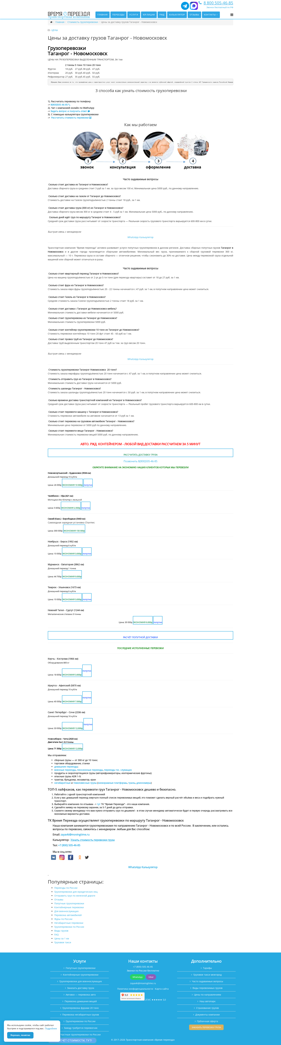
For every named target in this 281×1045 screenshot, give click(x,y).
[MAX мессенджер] (194, 7)
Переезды (118, 15)
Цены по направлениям (207, 994)
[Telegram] (185, 7)
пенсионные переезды (90, 769)
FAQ (56, 934)
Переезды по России (65, 887)
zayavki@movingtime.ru (75, 834)
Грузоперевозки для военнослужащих (80, 981)
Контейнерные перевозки (69, 907)
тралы (131, 782)
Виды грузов (61, 930)
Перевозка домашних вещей (81, 1001)
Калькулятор (177, 15)
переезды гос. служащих (118, 769)
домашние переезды (66, 766)
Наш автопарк (207, 1001)
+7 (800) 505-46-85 (69, 845)
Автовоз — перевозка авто (81, 994)
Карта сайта (162, 988)
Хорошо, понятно (20, 1035)
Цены (54, 30)
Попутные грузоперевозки (69, 903)
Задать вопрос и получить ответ (69, 111)
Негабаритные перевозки (68, 922)
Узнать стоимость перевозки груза (93, 840)
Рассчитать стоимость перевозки (70, 117)
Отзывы (194, 15)
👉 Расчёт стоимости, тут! (72, 1040)
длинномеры (143, 782)
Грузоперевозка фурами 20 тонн (80, 1007)
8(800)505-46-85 (59, 104)
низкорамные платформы (112, 782)
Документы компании (207, 1014)
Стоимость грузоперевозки (82, 22)
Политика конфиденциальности (135, 988)
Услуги (133, 15)
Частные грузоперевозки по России (80, 1034)
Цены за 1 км (61, 938)
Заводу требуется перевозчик (80, 1027)
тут (98, 804)
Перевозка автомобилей (68, 915)
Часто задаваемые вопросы (207, 981)
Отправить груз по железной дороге (74, 895)
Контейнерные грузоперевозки (80, 974)
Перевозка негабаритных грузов (80, 1014)
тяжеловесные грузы (85, 782)
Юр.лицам (149, 15)
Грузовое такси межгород (207, 974)
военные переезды (65, 769)
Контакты (210, 15)
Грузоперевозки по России (69, 926)
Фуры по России (63, 919)
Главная (102, 15)
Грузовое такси (62, 942)
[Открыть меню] (231, 15)
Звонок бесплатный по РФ (220, 7)
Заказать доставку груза (80, 987)
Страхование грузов (207, 1007)
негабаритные (62, 782)
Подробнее (51, 1028)
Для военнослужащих (66, 911)
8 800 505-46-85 (218, 2)
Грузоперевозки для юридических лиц (76, 891)
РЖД (162, 15)
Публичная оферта (207, 1021)
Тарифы (207, 968)
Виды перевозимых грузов (207, 987)
